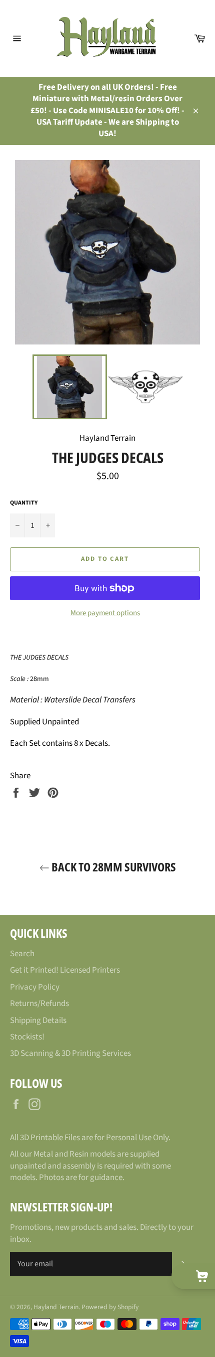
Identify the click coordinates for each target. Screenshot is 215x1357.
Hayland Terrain (56, 1307)
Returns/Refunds (39, 1004)
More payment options (105, 613)
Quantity (24, 503)
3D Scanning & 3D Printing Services (70, 1053)
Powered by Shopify (110, 1307)
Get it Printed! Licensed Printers (65, 970)
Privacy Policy (35, 987)
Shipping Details (38, 1020)
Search (22, 954)
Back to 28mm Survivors (113, 866)
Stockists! (27, 1037)
